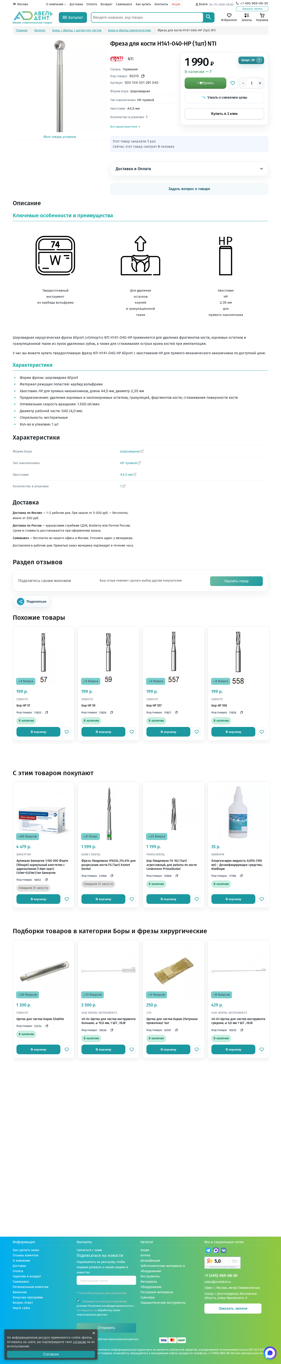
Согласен (51, 1354)
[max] (216, 1251)
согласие (79, 1342)
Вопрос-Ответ (23, 1303)
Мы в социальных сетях (224, 1242)
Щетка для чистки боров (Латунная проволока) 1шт (172, 1021)
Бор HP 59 (88, 705)
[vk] (223, 1251)
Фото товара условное (59, 137)
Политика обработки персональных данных (109, 1339)
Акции (176, 4)
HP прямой (128, 463)
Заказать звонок (252, 8)
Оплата (91, 4)
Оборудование (151, 1287)
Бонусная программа (28, 1297)
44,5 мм (126, 475)
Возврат (106, 4)
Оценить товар (236, 581)
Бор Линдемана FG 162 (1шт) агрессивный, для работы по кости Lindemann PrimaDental (171, 865)
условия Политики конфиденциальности (104, 1305)
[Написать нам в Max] (270, 1353)
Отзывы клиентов (25, 1255)
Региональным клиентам (30, 1287)
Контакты (161, 4)
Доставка (76, 4)
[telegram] (208, 1251)
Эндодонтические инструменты (163, 1303)
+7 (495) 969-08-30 (220, 1275)
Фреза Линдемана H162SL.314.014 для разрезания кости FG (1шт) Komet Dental (108, 865)
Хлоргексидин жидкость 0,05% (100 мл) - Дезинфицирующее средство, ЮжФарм (236, 865)
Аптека (145, 1255)
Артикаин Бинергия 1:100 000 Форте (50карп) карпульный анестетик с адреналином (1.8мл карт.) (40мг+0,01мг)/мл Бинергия (42, 867)
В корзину (38, 732)
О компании (54, 4)
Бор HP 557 (154, 705)
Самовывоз (124, 4)
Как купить (143, 4)
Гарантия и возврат (27, 1276)
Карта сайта (21, 1308)
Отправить (106, 1328)
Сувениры (147, 1297)
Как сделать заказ (26, 1250)
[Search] (208, 17)
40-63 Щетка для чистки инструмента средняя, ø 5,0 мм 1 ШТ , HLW (238, 1021)
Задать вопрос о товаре (189, 189)
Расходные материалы (156, 1292)
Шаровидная (130, 451)
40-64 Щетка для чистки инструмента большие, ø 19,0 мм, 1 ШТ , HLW (108, 1021)
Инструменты (150, 1276)
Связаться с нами (89, 1250)
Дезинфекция (150, 1261)
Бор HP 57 (23, 705)
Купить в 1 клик (224, 114)
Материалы (148, 1282)
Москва (22, 4)
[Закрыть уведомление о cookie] (94, 1333)
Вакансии (20, 1292)
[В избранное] (232, 83)
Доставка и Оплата (133, 168)
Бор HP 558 (219, 705)
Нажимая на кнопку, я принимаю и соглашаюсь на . (106, 1308)
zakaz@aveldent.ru (217, 1282)
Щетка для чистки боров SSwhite (40, 1019)
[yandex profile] (236, 1263)
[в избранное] (67, 732)
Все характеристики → (125, 126)
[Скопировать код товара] (143, 76)
